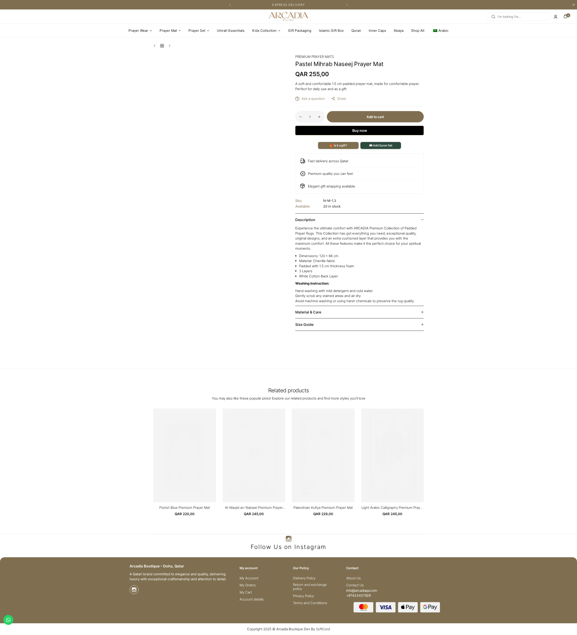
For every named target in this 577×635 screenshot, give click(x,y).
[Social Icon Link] (288, 538)
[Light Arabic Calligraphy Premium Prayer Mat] (392, 455)
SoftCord (323, 629)
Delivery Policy (304, 578)
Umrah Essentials (231, 30)
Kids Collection (264, 30)
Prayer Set (196, 30)
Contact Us (355, 585)
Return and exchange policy (310, 587)
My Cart (246, 592)
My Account (249, 578)
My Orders (248, 585)
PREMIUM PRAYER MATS (314, 57)
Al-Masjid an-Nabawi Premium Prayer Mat (254, 508)
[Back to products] (162, 46)
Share (341, 98)
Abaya (398, 30)
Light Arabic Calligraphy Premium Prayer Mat (392, 508)
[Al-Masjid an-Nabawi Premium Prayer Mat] (254, 455)
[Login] (555, 16)
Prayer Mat (168, 30)
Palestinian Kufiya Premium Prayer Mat (323, 508)
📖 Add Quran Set (380, 145)
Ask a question (313, 98)
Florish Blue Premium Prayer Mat (184, 508)
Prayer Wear (138, 30)
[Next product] (168, 45)
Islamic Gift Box (331, 30)
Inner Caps (377, 30)
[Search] (493, 16)
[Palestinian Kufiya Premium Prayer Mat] (323, 455)
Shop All (417, 30)
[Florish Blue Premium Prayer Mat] (184, 455)
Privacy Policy (303, 596)
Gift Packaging (299, 30)
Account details (252, 599)
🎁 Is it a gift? (338, 145)
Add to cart (375, 117)
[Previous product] (155, 45)
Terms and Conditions (310, 603)
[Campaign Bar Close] (573, 4)
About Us (353, 578)
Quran (356, 30)
